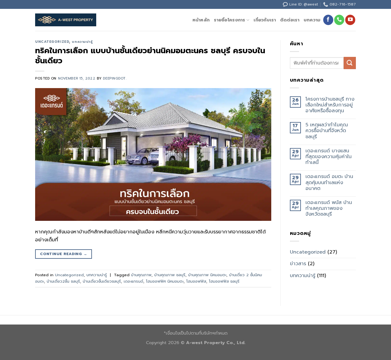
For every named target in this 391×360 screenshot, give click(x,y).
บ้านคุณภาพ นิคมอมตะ (207, 275)
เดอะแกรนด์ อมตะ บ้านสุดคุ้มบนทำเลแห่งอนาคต (329, 182)
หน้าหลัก (201, 20)
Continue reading (63, 254)
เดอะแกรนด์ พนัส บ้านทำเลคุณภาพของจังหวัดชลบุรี (328, 208)
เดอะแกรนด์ (133, 281)
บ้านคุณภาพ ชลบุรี (169, 275)
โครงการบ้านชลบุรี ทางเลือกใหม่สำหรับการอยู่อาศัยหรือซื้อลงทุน (329, 105)
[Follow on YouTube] (350, 20)
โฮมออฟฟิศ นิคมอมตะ (165, 281)
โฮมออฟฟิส (196, 281)
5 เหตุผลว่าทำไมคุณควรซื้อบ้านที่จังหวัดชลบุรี (326, 131)
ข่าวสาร (298, 263)
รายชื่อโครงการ (229, 20)
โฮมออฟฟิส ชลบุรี (224, 281)
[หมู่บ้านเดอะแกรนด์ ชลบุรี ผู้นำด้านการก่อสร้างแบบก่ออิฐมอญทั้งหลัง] (65, 19)
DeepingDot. (114, 78)
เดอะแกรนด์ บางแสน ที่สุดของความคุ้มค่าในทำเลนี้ (328, 157)
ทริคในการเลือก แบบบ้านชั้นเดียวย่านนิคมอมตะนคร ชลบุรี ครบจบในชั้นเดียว (150, 56)
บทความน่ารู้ (82, 41)
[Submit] (350, 63)
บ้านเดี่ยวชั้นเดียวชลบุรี (102, 281)
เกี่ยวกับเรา (265, 20)
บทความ (312, 20)
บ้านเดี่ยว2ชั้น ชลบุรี (63, 281)
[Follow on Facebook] (328, 20)
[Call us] (339, 20)
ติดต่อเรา (289, 20)
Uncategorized (52, 41)
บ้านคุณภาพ (141, 275)
